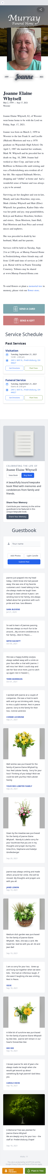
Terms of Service (31, 1164)
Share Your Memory (17, 516)
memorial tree (35, 286)
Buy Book (28, 475)
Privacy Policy (16, 1164)
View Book (13, 475)
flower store (33, 290)
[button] (24, 743)
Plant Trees (33, 368)
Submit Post (24, 561)
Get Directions (14, 368)
